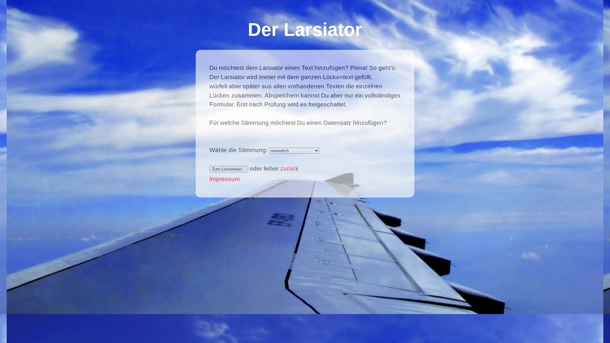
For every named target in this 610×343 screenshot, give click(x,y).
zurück (289, 168)
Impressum (224, 179)
